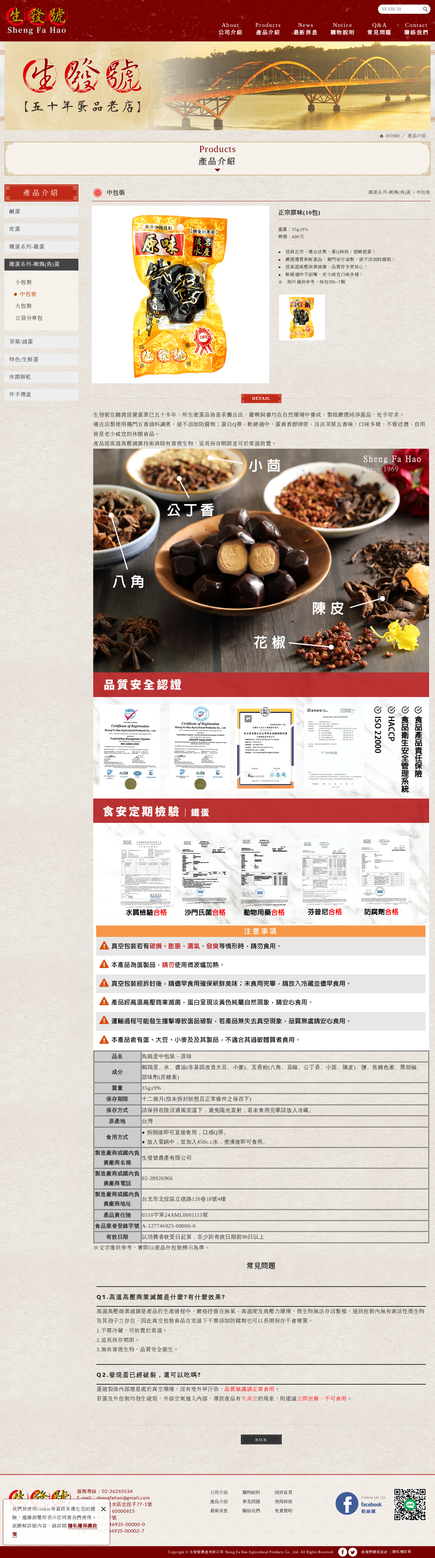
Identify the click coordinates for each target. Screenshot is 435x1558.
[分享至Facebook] (342, 1552)
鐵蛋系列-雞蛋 (27, 247)
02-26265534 (117, 1491)
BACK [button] (261, 1440)
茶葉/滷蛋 (21, 342)
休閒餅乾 (20, 377)
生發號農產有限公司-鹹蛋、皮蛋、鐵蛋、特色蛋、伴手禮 (37, 21)
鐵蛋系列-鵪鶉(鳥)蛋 (34, 264)
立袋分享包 (29, 318)
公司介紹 (230, 29)
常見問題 (379, 29)
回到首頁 (283, 1492)
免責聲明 (283, 1511)
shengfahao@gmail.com (123, 1498)
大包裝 (23, 306)
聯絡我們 (416, 29)
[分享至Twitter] (352, 1552)
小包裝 (23, 282)
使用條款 (283, 1501)
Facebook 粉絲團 (361, 1504)
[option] (180, 294)
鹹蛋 (14, 212)
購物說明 (343, 29)
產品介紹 (268, 29)
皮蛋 (14, 229)
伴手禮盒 (20, 394)
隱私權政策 (401, 1552)
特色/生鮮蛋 (24, 360)
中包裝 (28, 294)
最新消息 (306, 29)
